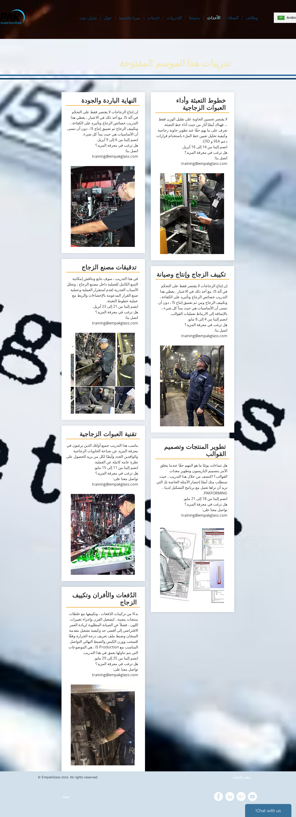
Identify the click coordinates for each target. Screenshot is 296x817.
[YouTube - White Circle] (252, 796)
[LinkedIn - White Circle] (229, 796)
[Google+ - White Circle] (241, 796)
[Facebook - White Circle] (218, 796)
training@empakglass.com (115, 156)
